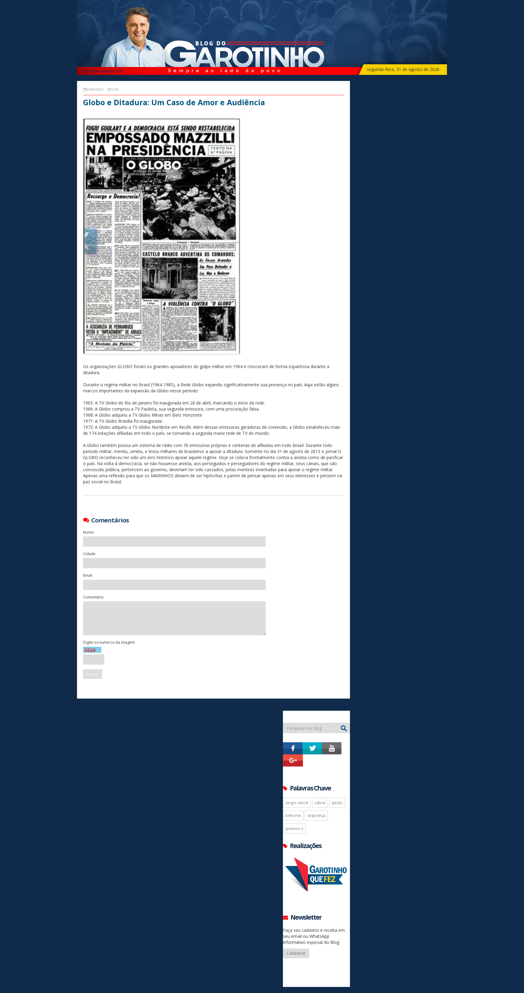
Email (87, 575)
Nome (88, 532)
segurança (316, 815)
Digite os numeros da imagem (109, 642)
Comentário (93, 597)
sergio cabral (296, 802)
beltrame (293, 815)
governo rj (294, 828)
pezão (337, 802)
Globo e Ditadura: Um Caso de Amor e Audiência (174, 102)
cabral (319, 802)
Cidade (89, 553)
